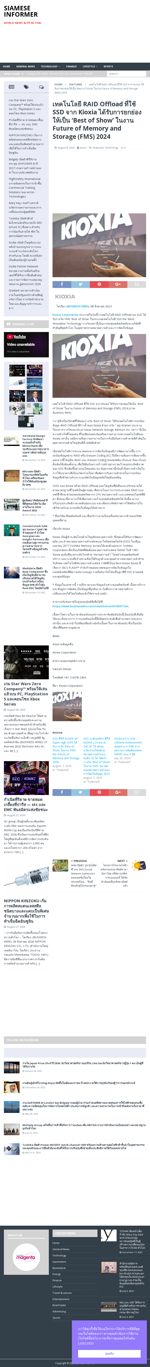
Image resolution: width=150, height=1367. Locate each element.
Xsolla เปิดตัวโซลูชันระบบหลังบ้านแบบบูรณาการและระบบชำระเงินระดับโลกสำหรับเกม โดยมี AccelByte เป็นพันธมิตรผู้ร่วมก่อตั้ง (25, 251)
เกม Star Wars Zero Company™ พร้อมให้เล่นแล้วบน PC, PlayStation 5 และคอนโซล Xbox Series (26, 694)
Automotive (59, 1261)
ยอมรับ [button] (109, 1353)
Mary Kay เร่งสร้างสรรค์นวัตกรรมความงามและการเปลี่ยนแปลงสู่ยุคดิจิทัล (25, 207)
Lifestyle (89, 66)
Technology (49, 66)
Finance (71, 66)
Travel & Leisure (62, 1293)
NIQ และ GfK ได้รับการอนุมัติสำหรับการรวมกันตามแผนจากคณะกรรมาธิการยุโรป (133, 1307)
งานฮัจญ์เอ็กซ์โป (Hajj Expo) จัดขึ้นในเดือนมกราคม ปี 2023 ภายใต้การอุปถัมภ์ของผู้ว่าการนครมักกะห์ (78, 1083)
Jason (83, 147)
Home (6, 66)
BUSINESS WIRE (78, 306)
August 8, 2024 (66, 147)
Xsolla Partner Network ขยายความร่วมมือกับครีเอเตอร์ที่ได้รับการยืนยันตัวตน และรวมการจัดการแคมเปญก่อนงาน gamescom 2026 (25, 275)
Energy (57, 1274)
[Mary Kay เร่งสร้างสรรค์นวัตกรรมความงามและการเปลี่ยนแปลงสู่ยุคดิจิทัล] (34, 396)
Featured (98, 147)
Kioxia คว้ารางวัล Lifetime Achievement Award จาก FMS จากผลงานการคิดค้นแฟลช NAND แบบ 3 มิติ (128, 746)
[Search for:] (126, 73)
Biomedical (59, 1268)
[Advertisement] (100, 31)
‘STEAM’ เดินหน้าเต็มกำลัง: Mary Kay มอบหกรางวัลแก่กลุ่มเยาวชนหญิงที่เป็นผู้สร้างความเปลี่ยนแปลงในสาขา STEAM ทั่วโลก (132, 1239)
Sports (108, 66)
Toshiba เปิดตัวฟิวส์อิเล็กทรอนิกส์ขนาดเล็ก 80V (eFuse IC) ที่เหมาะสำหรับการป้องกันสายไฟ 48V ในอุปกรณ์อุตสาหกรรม (25, 227)
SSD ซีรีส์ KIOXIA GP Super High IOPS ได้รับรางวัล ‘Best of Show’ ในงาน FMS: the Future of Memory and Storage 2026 (66, 750)
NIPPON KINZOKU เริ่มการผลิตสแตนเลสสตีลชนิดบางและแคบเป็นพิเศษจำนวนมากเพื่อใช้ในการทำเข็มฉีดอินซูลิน (26, 144)
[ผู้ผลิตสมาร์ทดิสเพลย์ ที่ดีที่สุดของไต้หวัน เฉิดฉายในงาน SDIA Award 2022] (12, 508)
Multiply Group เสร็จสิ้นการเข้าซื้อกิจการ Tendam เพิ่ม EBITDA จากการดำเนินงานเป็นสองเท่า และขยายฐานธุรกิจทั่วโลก (84, 1126)
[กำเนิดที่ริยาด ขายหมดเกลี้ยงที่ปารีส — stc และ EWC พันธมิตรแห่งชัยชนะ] (34, 370)
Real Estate (59, 1305)
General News (25, 66)
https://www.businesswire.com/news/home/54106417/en (91, 606)
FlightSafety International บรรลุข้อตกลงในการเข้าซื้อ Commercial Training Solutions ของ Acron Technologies (25, 187)
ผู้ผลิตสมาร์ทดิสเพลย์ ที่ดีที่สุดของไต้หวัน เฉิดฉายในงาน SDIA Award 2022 (35, 505)
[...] (16, 751)
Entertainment (61, 1299)
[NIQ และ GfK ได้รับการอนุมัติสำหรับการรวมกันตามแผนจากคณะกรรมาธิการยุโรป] (109, 1310)
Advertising (59, 1311)
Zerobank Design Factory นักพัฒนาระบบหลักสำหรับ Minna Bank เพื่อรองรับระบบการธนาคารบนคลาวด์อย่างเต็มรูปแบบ (35, 445)
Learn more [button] (86, 1343)
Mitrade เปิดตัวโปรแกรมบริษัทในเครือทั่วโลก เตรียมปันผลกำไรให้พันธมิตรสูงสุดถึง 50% (35, 478)
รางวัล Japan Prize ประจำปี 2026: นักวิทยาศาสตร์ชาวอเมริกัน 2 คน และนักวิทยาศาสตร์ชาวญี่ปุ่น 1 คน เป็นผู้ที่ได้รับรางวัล (82, 1064)
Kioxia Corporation (66, 315)
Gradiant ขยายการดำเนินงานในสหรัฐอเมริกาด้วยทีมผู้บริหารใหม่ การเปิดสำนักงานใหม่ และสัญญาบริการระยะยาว (26, 299)
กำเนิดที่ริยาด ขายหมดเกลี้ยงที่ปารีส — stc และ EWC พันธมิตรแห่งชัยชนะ (26, 124)
